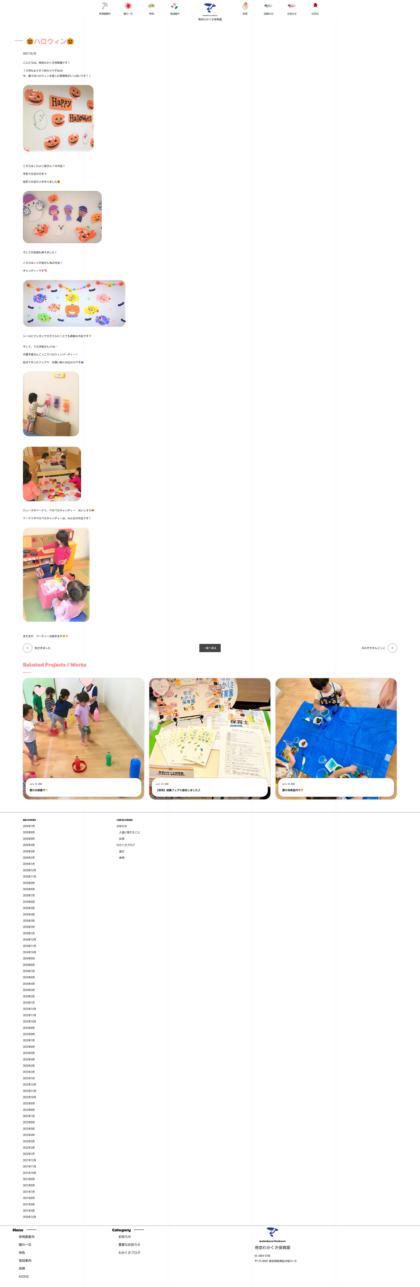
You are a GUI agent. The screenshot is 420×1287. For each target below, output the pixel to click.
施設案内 (174, 13)
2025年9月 (29, 883)
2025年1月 (29, 933)
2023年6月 (29, 1046)
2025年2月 (29, 927)
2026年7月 (29, 826)
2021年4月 (29, 1210)
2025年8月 (29, 889)
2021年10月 (29, 1173)
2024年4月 (29, 983)
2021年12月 (29, 1160)
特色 (151, 13)
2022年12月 (29, 1084)
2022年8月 (29, 1110)
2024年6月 (29, 977)
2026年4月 (29, 845)
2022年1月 (29, 1154)
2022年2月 (29, 1147)
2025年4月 (29, 914)
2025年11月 (29, 876)
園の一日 (128, 13)
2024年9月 (29, 958)
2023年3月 (29, 1065)
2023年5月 (29, 1053)
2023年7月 (29, 1040)
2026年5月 (29, 838)
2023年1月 (29, 1078)
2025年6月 (29, 902)
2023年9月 (29, 1028)
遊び (121, 851)
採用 (245, 13)
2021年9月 (29, 1179)
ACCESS (315, 13)
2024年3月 (29, 990)
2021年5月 (29, 1204)
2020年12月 (29, 1217)
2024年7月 (29, 971)
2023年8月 (29, 1034)
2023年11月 (29, 1015)
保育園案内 (105, 13)
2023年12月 (29, 1009)
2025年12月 (29, 870)
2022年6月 (29, 1122)
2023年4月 (29, 1059)
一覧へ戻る (210, 648)
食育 (121, 857)
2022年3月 (29, 1141)
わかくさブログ (125, 845)
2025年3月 (29, 920)
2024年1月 (29, 1002)
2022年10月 (29, 1097)
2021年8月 (29, 1185)
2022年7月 (29, 1116)
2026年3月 (29, 851)
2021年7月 (29, 1191)
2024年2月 (29, 996)
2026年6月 (29, 832)
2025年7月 (29, 895)
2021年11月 (29, 1166)
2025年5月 (29, 908)
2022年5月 (29, 1128)
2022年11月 (29, 1091)
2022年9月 (29, 1103)
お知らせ (291, 13)
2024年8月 (29, 965)
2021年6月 (29, 1198)
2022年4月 (29, 1135)
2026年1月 (29, 864)
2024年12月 (29, 939)
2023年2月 (29, 1072)
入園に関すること (129, 832)
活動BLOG (268, 13)
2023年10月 (29, 1021)
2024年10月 (29, 952)
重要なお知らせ (129, 1244)
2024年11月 (29, 946)
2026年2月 (29, 857)
